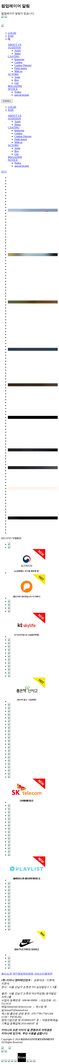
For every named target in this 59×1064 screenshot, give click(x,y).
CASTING (14, 56)
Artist (17, 77)
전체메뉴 (7, 101)
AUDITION (14, 47)
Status (17, 53)
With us (18, 71)
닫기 (4, 171)
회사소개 (6, 973)
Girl (16, 83)
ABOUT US (14, 44)
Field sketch (20, 68)
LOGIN (12, 33)
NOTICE (13, 89)
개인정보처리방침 (22, 973)
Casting (18, 62)
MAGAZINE (15, 86)
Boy (16, 80)
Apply (17, 50)
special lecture (21, 95)
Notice (17, 92)
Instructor (19, 59)
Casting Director (22, 65)
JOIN (11, 36)
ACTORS (13, 74)
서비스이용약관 (43, 973)
